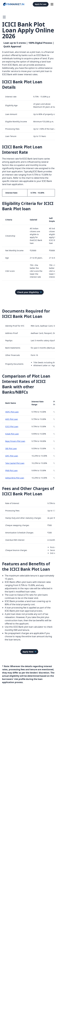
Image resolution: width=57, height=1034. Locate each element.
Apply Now (28, 651)
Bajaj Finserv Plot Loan (15, 441)
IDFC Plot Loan (11, 456)
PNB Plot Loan (11, 470)
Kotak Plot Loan (12, 434)
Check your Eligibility (28, 292)
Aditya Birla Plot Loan (14, 478)
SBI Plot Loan (11, 448)
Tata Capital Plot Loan (14, 463)
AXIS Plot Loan (11, 419)
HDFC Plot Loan (12, 412)
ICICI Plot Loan (11, 426)
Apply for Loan (40, 4)
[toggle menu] (52, 4)
